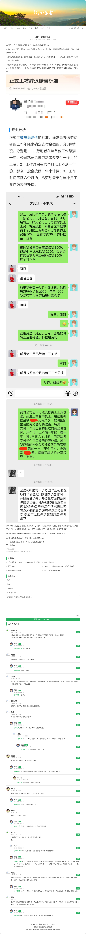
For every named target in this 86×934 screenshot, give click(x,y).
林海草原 (14, 630)
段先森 (13, 756)
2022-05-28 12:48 (16, 875)
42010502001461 (53, 929)
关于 (48, 28)
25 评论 (53, 40)
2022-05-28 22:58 (19, 769)
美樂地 (13, 655)
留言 (24, 28)
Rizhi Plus (52, 924)
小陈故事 (14, 701)
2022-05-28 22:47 (16, 812)
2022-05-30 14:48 (16, 703)
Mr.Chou (14, 832)
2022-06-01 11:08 (16, 679)
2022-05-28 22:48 (19, 823)
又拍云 (40, 927)
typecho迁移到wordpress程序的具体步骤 (59, 566)
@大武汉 (17, 891)
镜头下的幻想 (49, 562)
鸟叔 (12, 712)
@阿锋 (16, 915)
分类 (11, 28)
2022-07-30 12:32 (19, 646)
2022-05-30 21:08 (26, 747)
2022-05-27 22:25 (16, 899)
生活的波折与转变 (15, 570)
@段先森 (17, 771)
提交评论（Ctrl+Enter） (43, 619)
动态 (18, 28)
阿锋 (12, 897)
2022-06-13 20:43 (16, 657)
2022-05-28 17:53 (19, 848)
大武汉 (13, 873)
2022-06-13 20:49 (19, 668)
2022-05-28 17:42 (19, 859)
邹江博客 (39, 924)
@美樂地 (17, 670)
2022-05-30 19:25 (19, 725)
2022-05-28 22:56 (16, 758)
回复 (78, 632)
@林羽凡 (17, 695)
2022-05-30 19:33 (22, 736)
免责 (42, 28)
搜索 (82, 28)
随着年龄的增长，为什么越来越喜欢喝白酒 (28, 542)
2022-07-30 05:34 (16, 632)
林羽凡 (13, 677)
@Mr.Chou (18, 851)
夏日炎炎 (11, 566)
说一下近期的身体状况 (52, 570)
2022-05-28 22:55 (19, 801)
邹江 (15, 644)
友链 (30, 28)
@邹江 (19, 739)
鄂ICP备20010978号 (32, 929)
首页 (5, 28)
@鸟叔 (16, 728)
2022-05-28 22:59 (22, 780)
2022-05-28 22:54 (16, 791)
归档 (36, 28)
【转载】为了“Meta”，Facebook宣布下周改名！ (26, 562)
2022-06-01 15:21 (19, 692)
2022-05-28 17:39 (16, 834)
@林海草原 (18, 648)
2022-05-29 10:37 (16, 714)
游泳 (14, 545)
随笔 (39, 40)
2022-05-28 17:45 (19, 888)
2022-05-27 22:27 (19, 913)
